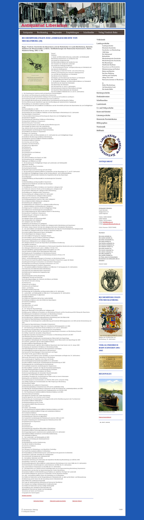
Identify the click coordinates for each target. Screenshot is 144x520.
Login (121, 509)
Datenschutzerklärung (105, 417)
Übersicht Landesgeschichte (58, 501)
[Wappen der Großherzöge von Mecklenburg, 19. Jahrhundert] (111, 321)
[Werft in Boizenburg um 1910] (111, 395)
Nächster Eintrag (77, 501)
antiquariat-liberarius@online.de (111, 224)
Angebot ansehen (27, 495)
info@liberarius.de (108, 222)
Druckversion (27, 510)
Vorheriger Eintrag (38, 501)
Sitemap (35, 510)
